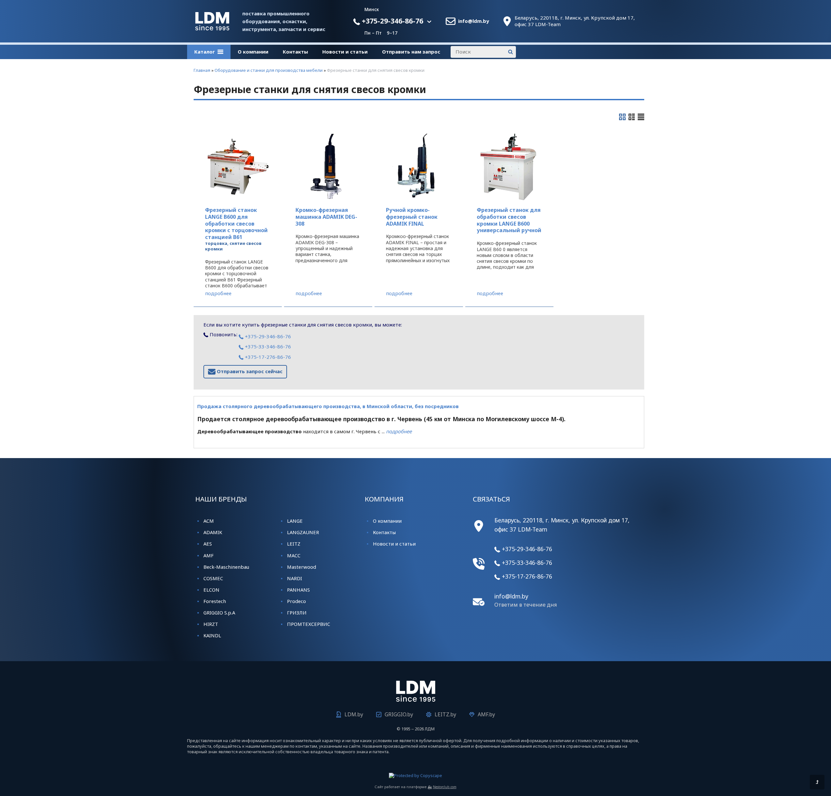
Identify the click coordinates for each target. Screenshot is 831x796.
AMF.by (486, 714)
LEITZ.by (445, 714)
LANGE (295, 520)
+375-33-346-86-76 (267, 346)
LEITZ (293, 543)
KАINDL (212, 635)
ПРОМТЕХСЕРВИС (308, 624)
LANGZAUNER (303, 532)
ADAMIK (212, 532)
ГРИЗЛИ (297, 612)
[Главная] (212, 28)
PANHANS (298, 589)
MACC (293, 555)
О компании (253, 51)
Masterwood (301, 567)
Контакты (295, 51)
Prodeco (296, 601)
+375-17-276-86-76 (267, 357)
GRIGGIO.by (399, 714)
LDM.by (353, 714)
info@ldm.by (473, 21)
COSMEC (213, 578)
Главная (202, 70)
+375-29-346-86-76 (391, 20)
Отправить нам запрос (411, 51)
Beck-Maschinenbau (226, 567)
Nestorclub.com (444, 787)
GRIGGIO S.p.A (219, 612)
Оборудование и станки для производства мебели (269, 70)
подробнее (218, 293)
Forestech (214, 601)
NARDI (294, 578)
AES (207, 543)
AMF (208, 555)
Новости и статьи (345, 51)
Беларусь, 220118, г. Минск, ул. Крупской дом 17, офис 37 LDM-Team (575, 21)
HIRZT (210, 624)
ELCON (211, 589)
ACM (208, 520)
